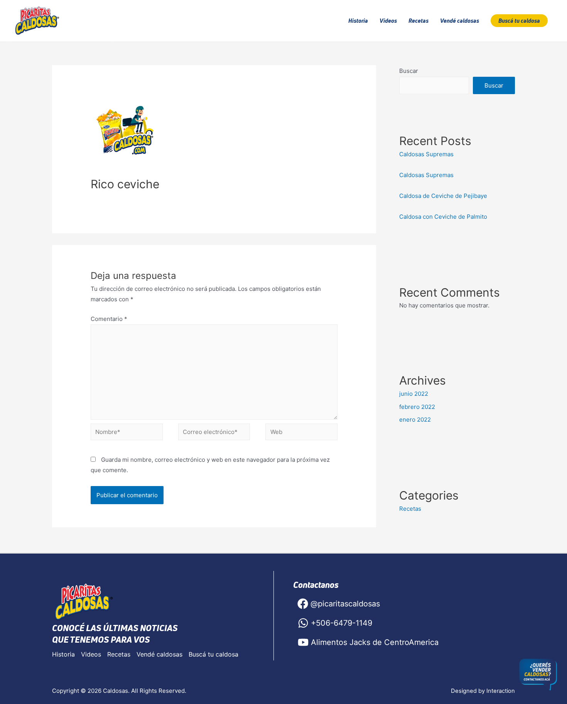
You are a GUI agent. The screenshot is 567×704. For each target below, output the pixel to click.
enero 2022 (415, 419)
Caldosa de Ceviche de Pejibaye (444, 195)
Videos (91, 654)
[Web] (301, 433)
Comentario (109, 318)
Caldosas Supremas (426, 154)
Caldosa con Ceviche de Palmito (443, 216)
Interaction (500, 690)
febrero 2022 (417, 406)
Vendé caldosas (159, 654)
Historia (63, 654)
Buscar (408, 70)
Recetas (410, 508)
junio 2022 (413, 393)
